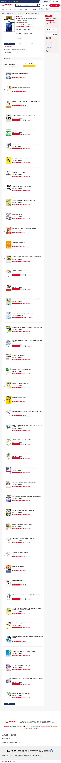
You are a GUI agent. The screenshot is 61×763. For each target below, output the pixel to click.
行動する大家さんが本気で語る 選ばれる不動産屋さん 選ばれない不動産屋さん (27, 594)
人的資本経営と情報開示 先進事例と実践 (20, 552)
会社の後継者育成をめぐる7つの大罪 (19, 397)
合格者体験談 (34, 9)
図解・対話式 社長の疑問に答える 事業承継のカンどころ (23, 158)
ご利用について (48, 47)
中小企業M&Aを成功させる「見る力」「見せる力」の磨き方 (23, 651)
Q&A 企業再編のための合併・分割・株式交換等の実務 (22, 313)
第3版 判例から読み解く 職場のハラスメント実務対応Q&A (23, 510)
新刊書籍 (26, 9)
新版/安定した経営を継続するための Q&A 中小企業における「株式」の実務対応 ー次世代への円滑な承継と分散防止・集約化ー (27, 609)
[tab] (48, 16)
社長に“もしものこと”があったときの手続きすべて (22, 454)
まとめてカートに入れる (30, 65)
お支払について (48, 48)
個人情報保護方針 (21, 755)
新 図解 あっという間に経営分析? (18, 355)
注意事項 (47, 51)
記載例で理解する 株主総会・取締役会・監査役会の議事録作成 (24, 482)
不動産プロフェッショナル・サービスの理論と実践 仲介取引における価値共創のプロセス (27, 679)
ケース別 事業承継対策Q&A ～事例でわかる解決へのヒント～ (23, 623)
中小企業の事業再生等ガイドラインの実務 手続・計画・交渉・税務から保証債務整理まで (27, 637)
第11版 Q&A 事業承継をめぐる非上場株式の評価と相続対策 (23, 115)
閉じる (9, 703)
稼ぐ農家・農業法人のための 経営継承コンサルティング (22, 369)
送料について (48, 50)
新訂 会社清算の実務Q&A (17, 214)
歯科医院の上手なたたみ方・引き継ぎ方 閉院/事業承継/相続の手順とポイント (27, 144)
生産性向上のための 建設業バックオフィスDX (21, 665)
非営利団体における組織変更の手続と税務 (20, 383)
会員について (48, 23)
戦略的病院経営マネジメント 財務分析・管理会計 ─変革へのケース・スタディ (27, 411)
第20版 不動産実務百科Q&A (17, 580)
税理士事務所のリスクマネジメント (19, 172)
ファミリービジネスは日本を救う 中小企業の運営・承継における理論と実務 (26, 299)
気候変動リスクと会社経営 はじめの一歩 (20, 270)
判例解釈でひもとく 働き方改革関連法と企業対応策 (22, 524)
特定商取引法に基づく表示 (12, 755)
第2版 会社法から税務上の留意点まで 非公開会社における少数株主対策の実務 (27, 327)
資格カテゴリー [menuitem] (4, 9)
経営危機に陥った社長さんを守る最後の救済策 (21, 87)
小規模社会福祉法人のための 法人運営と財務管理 (21, 439)
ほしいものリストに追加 (53, 29)
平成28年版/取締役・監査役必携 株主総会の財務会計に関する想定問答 (25, 468)
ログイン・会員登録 (54, 5)
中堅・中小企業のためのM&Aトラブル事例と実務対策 (22, 284)
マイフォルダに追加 (53, 34)
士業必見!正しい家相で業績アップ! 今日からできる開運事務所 (24, 228)
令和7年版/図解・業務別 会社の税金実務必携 (20, 73)
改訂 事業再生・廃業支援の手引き (18, 242)
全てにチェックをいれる (29, 63)
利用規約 (4, 755)
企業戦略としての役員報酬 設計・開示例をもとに (21, 186)
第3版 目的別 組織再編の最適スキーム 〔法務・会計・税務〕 (23, 200)
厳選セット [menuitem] (13, 9)
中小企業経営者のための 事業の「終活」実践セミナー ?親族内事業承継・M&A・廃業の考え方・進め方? (27, 341)
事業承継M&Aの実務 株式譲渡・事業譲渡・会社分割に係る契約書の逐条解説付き (27, 256)
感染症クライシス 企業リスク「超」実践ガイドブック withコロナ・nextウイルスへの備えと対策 (27, 426)
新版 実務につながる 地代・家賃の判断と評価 (20, 693)
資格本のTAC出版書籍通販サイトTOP (8, 13)
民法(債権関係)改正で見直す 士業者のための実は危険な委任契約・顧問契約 (26, 496)
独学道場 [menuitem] (21, 9)
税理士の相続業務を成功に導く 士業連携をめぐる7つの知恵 (23, 130)
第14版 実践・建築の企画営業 (18, 566)
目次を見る (19, 38)
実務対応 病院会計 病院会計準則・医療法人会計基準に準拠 (23, 538)
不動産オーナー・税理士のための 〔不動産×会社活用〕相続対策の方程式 (26, 101)
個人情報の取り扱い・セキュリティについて (34, 755)
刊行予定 (29, 9)
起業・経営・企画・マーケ (20, 13)
